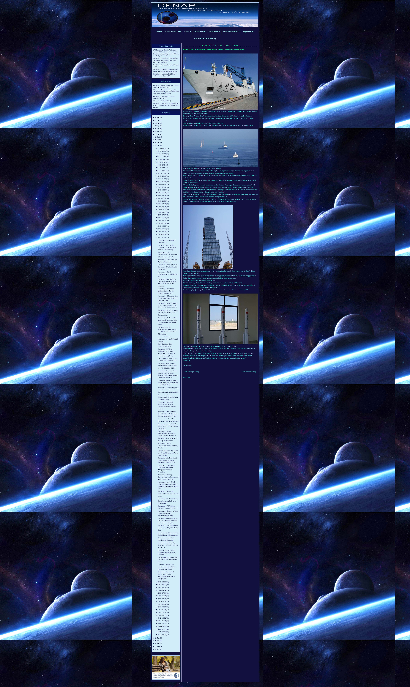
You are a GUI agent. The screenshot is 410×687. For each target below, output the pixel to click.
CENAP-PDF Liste (173, 31)
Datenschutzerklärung (205, 38)
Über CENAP (199, 31)
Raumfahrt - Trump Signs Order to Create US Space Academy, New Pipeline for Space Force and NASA (165, 60)
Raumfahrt (187, 365)
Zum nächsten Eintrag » (249, 372)
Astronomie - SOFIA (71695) (162, 101)
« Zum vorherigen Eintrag (191, 372)
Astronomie (214, 31)
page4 (208, 684)
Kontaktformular (231, 31)
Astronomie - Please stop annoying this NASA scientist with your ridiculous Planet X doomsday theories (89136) (166, 91)
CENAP (187, 31)
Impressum (247, 31)
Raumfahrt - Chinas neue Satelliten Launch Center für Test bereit (213, 50)
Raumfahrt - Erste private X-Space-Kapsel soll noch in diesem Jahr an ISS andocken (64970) (165, 105)
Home (159, 31)
